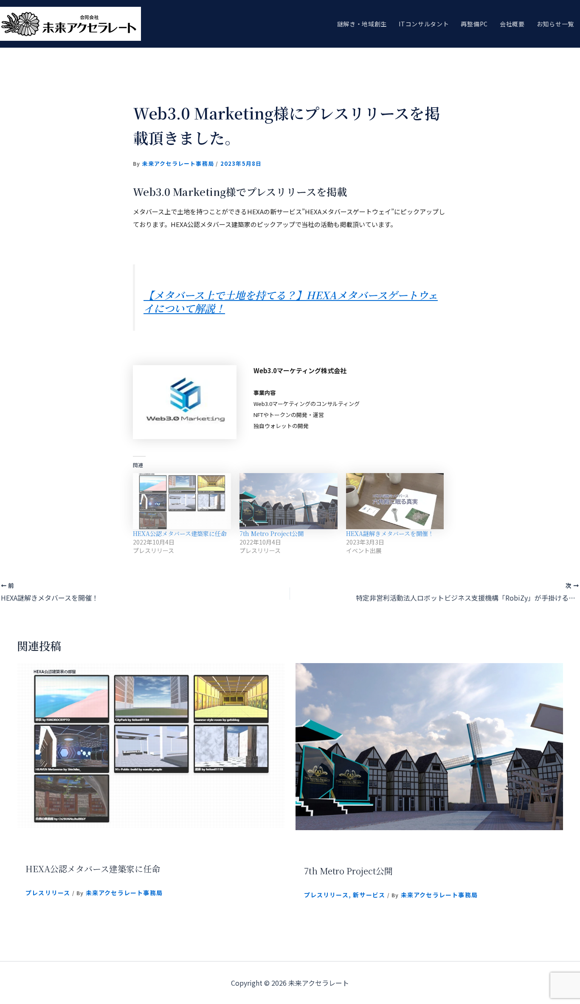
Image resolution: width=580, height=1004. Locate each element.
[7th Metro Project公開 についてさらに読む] (429, 745)
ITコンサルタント (424, 24)
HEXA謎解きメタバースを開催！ (390, 533)
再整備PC (474, 24)
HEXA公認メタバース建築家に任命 (180, 533)
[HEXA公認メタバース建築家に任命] (182, 501)
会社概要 (512, 24)
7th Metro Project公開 (271, 533)
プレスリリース (47, 892)
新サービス (369, 895)
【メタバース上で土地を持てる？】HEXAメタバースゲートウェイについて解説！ (291, 301)
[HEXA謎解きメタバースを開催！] (395, 501)
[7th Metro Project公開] (288, 501)
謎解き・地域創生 (362, 24)
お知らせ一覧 (555, 24)
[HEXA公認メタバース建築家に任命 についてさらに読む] (151, 744)
